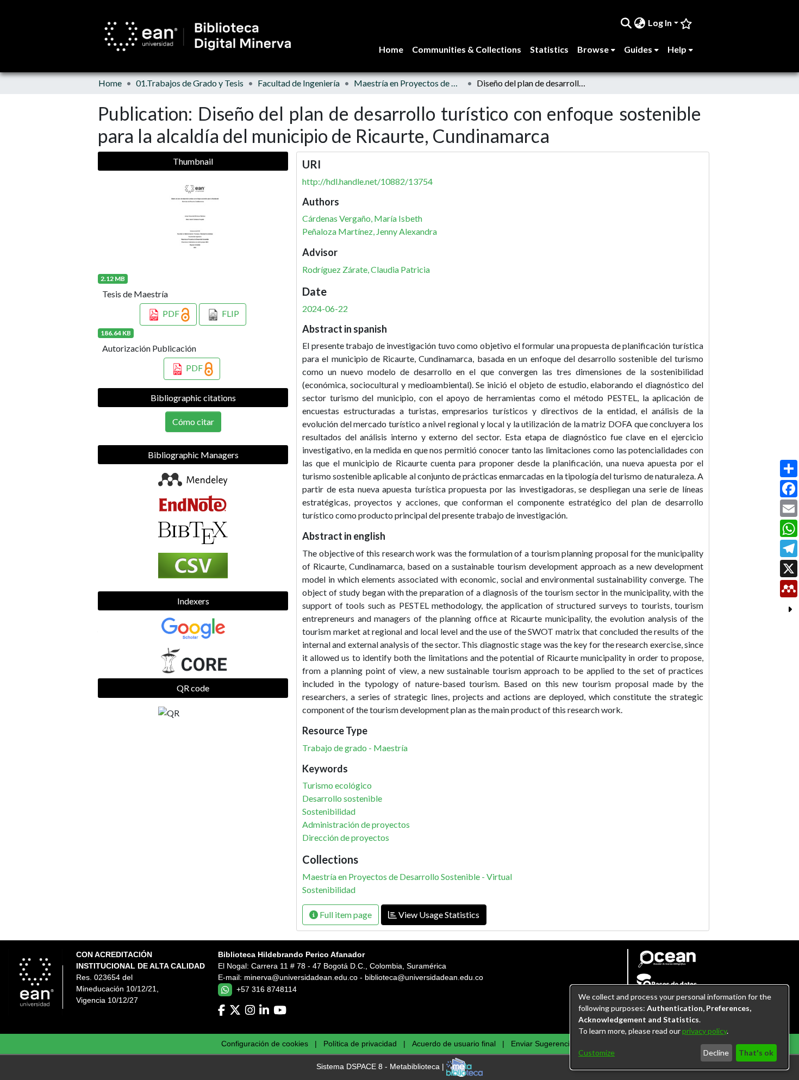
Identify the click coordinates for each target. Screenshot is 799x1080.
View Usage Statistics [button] (438, 914)
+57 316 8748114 (266, 989)
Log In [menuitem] (660, 22)
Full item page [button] (345, 914)
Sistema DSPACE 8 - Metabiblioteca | (381, 1067)
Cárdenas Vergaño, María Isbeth (362, 218)
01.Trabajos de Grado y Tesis (190, 83)
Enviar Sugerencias (544, 1043)
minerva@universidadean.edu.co (301, 977)
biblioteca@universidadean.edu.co (424, 977)
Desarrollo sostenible (342, 798)
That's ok (756, 1052)
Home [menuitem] (391, 49)
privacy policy (704, 1030)
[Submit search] (626, 22)
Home (110, 83)
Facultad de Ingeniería (299, 83)
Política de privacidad (360, 1043)
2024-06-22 (325, 308)
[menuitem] (640, 22)
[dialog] (679, 1027)
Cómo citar (193, 421)
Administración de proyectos (356, 824)
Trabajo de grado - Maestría (355, 747)
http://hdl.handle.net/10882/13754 (367, 181)
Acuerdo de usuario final (454, 1043)
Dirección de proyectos (345, 837)
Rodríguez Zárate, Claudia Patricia (366, 269)
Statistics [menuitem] (549, 49)
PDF (171, 313)
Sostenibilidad (328, 811)
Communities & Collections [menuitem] (466, 49)
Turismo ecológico (337, 785)
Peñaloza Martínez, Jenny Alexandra (369, 231)
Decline (716, 1052)
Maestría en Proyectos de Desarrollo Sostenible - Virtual (408, 83)
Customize (596, 1052)
